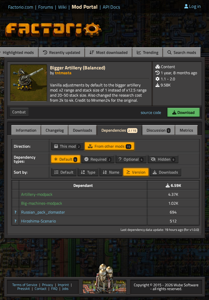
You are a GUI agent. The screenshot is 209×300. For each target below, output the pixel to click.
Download (185, 112)
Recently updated (64, 52)
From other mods (112, 146)
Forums (45, 7)
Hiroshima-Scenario (38, 221)
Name (113, 172)
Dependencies (118, 130)
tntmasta (63, 73)
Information (26, 130)
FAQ (54, 289)
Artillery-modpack (37, 194)
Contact (40, 289)
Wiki (62, 7)
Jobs (65, 289)
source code (151, 112)
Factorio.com (20, 7)
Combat (19, 112)
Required (99, 159)
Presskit (23, 289)
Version (138, 172)
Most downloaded (111, 52)
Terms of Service (24, 285)
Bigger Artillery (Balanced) (77, 67)
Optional (132, 159)
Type (90, 172)
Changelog (55, 130)
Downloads (82, 130)
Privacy (47, 285)
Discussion (158, 130)
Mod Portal (85, 6)
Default (67, 159)
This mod (69, 146)
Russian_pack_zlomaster (43, 212)
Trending (150, 52)
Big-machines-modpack (41, 203)
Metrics (186, 130)
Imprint (63, 285)
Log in (195, 6)
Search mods (184, 52)
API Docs (111, 7)
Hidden (165, 159)
